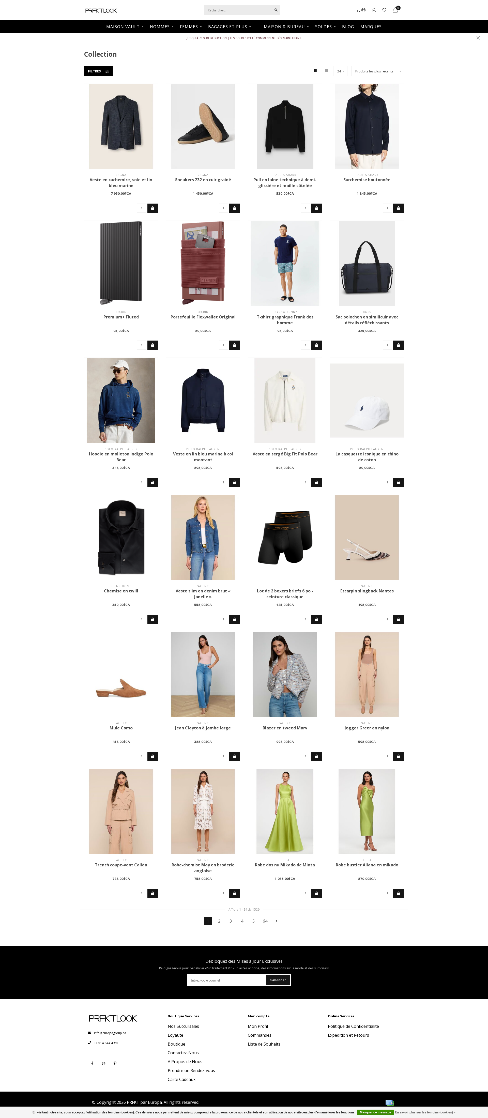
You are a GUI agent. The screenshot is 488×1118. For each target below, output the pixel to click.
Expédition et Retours (348, 1035)
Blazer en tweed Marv (285, 728)
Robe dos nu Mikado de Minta (285, 865)
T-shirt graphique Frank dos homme (285, 320)
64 (265, 921)
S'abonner (278, 980)
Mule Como (121, 728)
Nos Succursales (183, 1026)
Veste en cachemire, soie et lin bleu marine (121, 182)
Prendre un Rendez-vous (191, 1070)
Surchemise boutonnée (366, 179)
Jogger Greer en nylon (367, 728)
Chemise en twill (121, 591)
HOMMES (160, 26)
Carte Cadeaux (181, 1079)
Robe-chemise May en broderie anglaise (203, 868)
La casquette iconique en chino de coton (367, 457)
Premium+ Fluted (121, 317)
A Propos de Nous (185, 1061)
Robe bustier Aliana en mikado (367, 865)
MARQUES (371, 26)
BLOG (348, 26)
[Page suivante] (276, 921)
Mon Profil (258, 1026)
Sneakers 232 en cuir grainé (203, 179)
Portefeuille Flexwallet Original (203, 317)
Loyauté (175, 1035)
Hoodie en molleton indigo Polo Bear (121, 457)
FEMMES (189, 26)
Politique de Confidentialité (353, 1026)
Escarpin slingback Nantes (367, 591)
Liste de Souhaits (264, 1044)
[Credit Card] (389, 1103)
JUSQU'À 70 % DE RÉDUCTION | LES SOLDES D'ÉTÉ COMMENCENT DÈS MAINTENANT (244, 38)
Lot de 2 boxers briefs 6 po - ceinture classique (285, 594)
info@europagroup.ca (110, 1033)
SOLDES (323, 26)
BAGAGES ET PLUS (227, 26)
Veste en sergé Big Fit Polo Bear (285, 454)
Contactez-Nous (183, 1052)
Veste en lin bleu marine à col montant (203, 457)
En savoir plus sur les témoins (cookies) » (425, 1112)
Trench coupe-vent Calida (121, 865)
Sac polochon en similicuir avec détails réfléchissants (367, 320)
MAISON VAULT (123, 26)
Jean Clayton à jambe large (203, 728)
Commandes (259, 1035)
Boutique (176, 1044)
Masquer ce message (375, 1112)
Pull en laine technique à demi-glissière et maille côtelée (284, 182)
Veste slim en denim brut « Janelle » (203, 594)
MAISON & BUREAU (284, 26)
